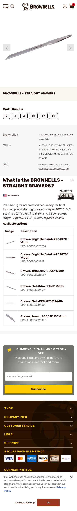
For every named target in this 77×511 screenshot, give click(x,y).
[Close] (71, 477)
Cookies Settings (25, 502)
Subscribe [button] (38, 389)
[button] (6, 6)
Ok (48, 502)
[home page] (38, 7)
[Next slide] (70, 47)
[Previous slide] (6, 47)
